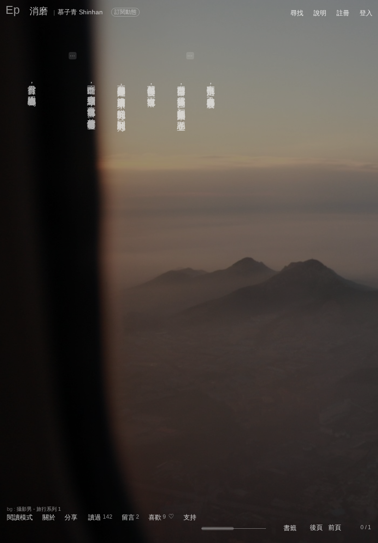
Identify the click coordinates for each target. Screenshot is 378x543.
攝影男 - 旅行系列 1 (39, 509)
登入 (366, 13)
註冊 (343, 13)
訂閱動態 (125, 12)
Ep (13, 9)
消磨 (39, 11)
